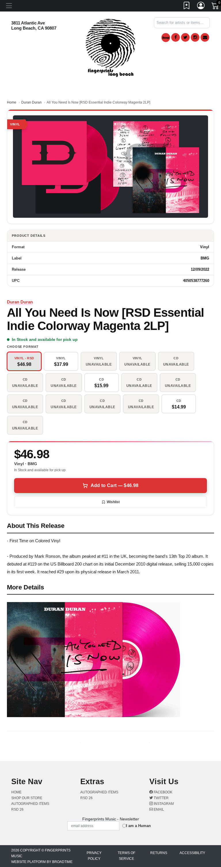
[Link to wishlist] (187, 6)
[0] (215, 7)
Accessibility (192, 853)
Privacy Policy (94, 856)
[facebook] (175, 37)
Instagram (163, 804)
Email (158, 809)
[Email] (205, 37)
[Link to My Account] (201, 6)
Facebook (162, 792)
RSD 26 (17, 809)
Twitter (161, 798)
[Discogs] (166, 38)
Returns (158, 853)
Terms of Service (126, 856)
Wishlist (113, 502)
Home (11, 102)
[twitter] (185, 37)
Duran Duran (31, 102)
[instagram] (195, 37)
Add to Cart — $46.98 (114, 485)
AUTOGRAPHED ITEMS (30, 804)
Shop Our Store (26, 798)
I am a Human (138, 826)
